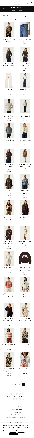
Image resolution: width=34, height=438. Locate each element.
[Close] (32, 424)
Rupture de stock (17, 412)
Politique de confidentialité (17, 415)
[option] (17, 9)
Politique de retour (17, 409)
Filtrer (7, 16)
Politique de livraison (17, 407)
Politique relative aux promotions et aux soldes (17, 417)
